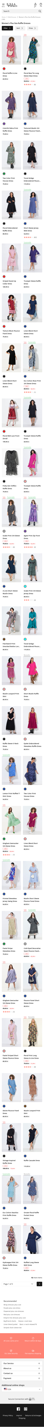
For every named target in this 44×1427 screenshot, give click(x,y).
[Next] (39, 1284)
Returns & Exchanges (33, 1415)
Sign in (35, 6)
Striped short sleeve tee (13, 1328)
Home (4, 17)
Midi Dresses (12, 17)
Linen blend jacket (10, 1324)
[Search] (40, 11)
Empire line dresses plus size (15, 1318)
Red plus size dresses (12, 1315)
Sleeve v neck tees (25, 1321)
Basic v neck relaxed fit (28, 1324)
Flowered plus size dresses (14, 1311)
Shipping (22, 1418)
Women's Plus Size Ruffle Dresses (30, 17)
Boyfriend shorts (10, 1321)
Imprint (19, 1415)
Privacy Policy (8, 1415)
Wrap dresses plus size (12, 1305)
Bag (41, 6)
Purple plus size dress (12, 1308)
